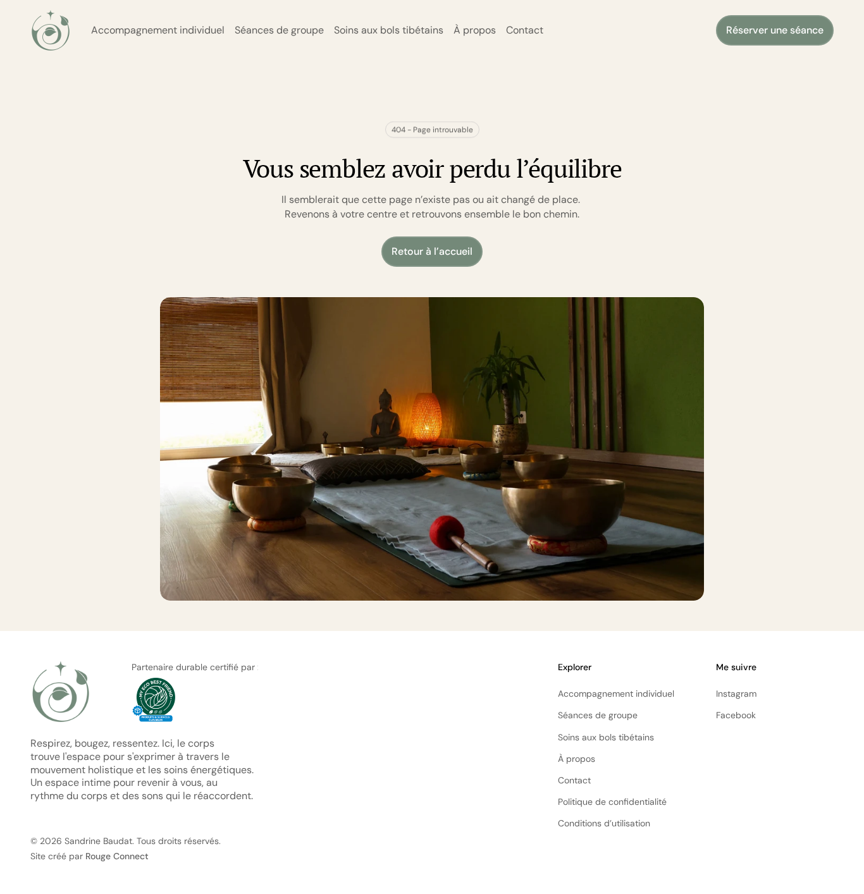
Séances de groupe (279, 30)
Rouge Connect (117, 856)
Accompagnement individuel (158, 30)
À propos (475, 30)
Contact (524, 30)
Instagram (736, 693)
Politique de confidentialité (612, 801)
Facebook (736, 715)
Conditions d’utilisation (604, 823)
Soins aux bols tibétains (388, 30)
